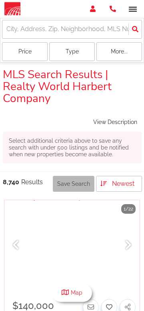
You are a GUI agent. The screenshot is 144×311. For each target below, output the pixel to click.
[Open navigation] (133, 9)
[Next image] (128, 245)
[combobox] (7, 29)
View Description (115, 122)
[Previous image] (15, 245)
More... (119, 51)
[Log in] (93, 9)
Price (25, 51)
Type (72, 51)
